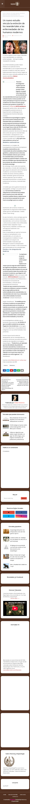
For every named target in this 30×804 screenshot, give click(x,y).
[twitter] (9, 516)
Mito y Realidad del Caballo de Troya (18, 565)
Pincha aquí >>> (15, 598)
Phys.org (12, 106)
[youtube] (9, 512)
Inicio (4, 13)
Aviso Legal (23, 794)
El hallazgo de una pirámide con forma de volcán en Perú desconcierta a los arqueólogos (18, 548)
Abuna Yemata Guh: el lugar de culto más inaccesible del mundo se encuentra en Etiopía (17, 557)
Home (4, 794)
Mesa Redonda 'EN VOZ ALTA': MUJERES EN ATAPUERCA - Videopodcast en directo (18, 419)
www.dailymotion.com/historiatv (12, 670)
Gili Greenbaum (21, 106)
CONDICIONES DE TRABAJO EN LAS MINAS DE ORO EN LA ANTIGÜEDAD (18, 539)
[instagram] (21, 516)
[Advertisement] (15, 693)
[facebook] (21, 512)
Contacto (15, 796)
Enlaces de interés (13, 794)
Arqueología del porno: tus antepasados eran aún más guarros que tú (17, 531)
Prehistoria (12, 365)
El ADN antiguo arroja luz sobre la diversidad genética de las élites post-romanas (18, 426)
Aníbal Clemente (7, 35)
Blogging (12, 799)
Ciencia (8, 13)
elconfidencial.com (13, 360)
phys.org (23, 360)
